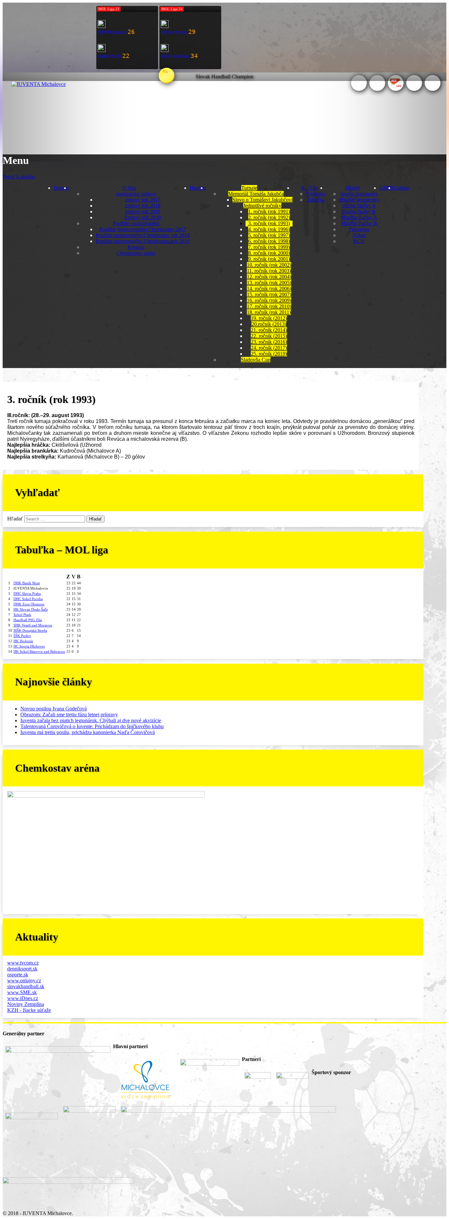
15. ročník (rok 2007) (269, 294)
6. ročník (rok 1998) (269, 241)
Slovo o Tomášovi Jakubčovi (262, 199)
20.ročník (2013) (268, 324)
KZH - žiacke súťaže (29, 1010)
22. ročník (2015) (269, 336)
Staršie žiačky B (359, 211)
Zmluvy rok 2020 (142, 217)
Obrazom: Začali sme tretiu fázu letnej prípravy (69, 714)
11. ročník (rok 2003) (269, 271)
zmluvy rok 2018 (142, 205)
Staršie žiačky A (359, 205)
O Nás (129, 188)
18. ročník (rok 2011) (269, 312)
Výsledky (316, 194)
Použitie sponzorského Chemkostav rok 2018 (143, 235)
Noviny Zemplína (25, 1004)
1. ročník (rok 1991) (269, 211)
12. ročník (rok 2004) (269, 276)
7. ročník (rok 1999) (269, 247)
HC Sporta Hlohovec (29, 646)
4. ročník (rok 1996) (269, 229)
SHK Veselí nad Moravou (32, 625)
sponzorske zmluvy (136, 194)
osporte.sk (17, 974)
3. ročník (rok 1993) (269, 223)
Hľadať (15, 518)
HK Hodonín (23, 641)
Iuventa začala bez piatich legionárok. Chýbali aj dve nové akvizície (90, 720)
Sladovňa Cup (256, 359)
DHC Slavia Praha (27, 594)
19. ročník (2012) (269, 318)
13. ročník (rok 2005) (269, 282)
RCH (359, 241)
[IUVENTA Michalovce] (39, 84)
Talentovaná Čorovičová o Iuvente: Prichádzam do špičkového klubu (92, 726)
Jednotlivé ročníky (262, 205)
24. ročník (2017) (269, 348)
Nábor (359, 235)
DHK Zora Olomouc (29, 604)
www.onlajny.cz (24, 980)
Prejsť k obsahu (19, 176)
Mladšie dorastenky (359, 199)
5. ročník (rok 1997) (269, 235)
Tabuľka (315, 199)
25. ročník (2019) (269, 354)
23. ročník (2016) (269, 342)
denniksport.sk (22, 968)
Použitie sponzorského (136, 223)
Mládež (352, 188)
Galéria (401, 188)
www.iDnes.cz (22, 998)
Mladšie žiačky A (359, 217)
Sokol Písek (22, 615)
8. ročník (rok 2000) (269, 253)
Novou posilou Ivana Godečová (53, 708)
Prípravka (359, 229)
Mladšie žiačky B (359, 223)
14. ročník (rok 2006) (269, 288)
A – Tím (309, 188)
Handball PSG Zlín (27, 620)
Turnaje (249, 188)
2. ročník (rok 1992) (269, 217)
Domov (61, 188)
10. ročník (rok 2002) (269, 265)
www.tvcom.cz (23, 963)
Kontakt (136, 247)
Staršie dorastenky (359, 194)
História (198, 188)
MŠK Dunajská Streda (30, 630)
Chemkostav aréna (136, 253)
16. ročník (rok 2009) (269, 300)
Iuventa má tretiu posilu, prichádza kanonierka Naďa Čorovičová (87, 732)
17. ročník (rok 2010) (269, 306)
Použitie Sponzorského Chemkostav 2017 (142, 229)
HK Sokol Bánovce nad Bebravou (39, 651)
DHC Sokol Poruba (28, 599)
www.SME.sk (22, 992)
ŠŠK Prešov (22, 636)
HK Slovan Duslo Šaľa (30, 609)
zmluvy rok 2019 (142, 211)
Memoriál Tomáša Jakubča (256, 194)
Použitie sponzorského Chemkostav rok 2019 (143, 241)
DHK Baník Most (26, 583)
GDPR (386, 188)
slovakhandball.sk (25, 986)
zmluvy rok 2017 (142, 199)
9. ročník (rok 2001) (269, 259)
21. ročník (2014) (269, 330)
